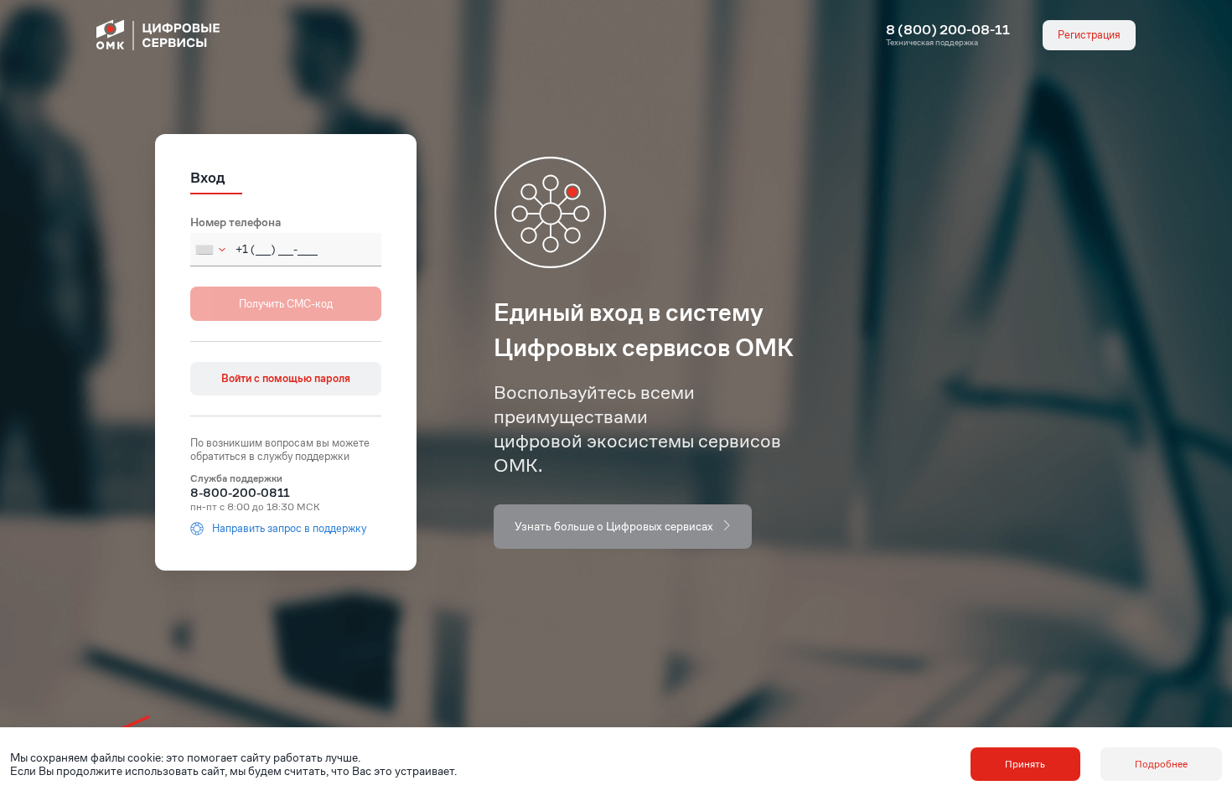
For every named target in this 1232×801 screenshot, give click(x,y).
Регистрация (1089, 35)
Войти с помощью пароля (285, 378)
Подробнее (1161, 763)
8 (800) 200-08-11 (948, 30)
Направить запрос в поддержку (289, 528)
